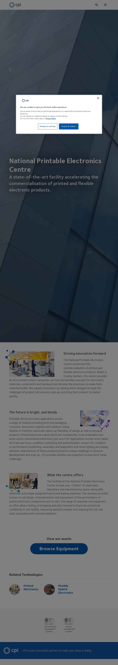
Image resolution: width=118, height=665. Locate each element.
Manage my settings (48, 126)
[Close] (98, 98)
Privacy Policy (51, 119)
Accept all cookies (69, 126)
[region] (59, 114)
